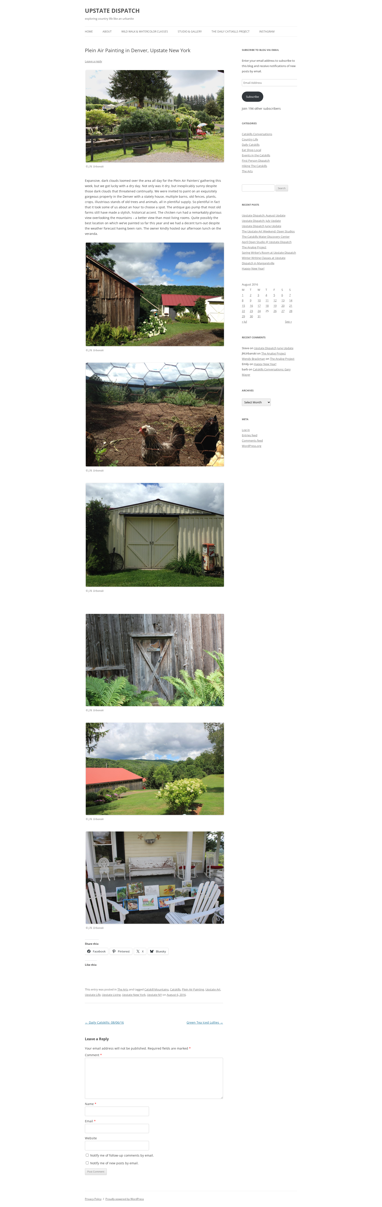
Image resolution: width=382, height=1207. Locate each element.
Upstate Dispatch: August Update (263, 215)
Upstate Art (212, 989)
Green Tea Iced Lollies (205, 1022)
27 (283, 311)
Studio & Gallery (190, 31)
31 (259, 316)
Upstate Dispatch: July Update (261, 221)
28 (290, 311)
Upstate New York (134, 995)
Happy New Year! (253, 268)
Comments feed (252, 441)
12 (275, 300)
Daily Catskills (251, 145)
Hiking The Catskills (254, 166)
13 (283, 300)
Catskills (175, 989)
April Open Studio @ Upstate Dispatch (267, 242)
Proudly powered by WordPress (124, 1199)
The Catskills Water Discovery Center (266, 237)
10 (259, 300)
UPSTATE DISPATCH (112, 11)
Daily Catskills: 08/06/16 (104, 1022)
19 (275, 306)
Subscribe (252, 97)
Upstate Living (111, 995)
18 (267, 306)
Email (90, 1121)
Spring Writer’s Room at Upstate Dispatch (269, 253)
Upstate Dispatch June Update (261, 226)
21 (290, 306)
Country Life (250, 139)
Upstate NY (154, 995)
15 (243, 306)
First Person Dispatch (256, 161)
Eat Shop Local (251, 150)
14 (290, 300)
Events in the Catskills (256, 155)
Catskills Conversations (257, 134)
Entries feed (249, 435)
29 (243, 316)
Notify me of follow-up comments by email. (122, 1155)
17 (259, 306)
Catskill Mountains (156, 989)
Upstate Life (93, 995)
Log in (246, 430)
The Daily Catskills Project (231, 31)
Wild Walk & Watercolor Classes (144, 31)
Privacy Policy (93, 1199)
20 (283, 306)
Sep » (288, 322)
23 (251, 311)
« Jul (244, 322)
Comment (93, 1055)
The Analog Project (254, 247)
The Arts (122, 989)
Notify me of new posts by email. (114, 1163)
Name (90, 1104)
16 (251, 306)
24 (259, 311)
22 (243, 311)
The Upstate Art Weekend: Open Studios (268, 231)
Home (89, 31)
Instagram (267, 31)
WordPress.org (251, 446)
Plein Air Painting (193, 989)
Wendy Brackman (253, 359)
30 (251, 316)
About (107, 31)
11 (267, 300)
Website (91, 1138)
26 (275, 311)
